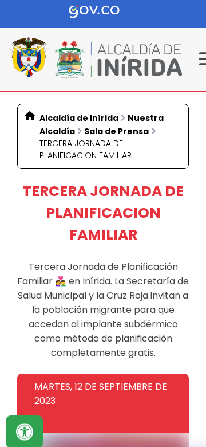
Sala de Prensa (116, 131)
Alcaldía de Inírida (78, 118)
